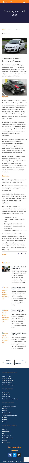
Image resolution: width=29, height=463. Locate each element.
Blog (3, 433)
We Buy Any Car (6, 435)
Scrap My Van (6, 394)
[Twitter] (14, 455)
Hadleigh (4, 408)
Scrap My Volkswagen (8, 385)
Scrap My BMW (6, 376)
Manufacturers (6, 431)
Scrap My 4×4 (6, 396)
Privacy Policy (6, 442)
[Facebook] (10, 455)
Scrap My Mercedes (7, 380)
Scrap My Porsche (7, 383)
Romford (4, 422)
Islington (4, 419)
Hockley (4, 410)
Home (3, 29)
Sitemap (4, 440)
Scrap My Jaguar (6, 378)
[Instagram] (19, 455)
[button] (24, 2)
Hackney (4, 417)
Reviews (4, 429)
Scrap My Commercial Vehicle (10, 399)
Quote (5, 2)
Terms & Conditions (7, 438)
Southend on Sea (6, 413)
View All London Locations (9, 415)
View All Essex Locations (9, 406)
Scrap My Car (6, 392)
